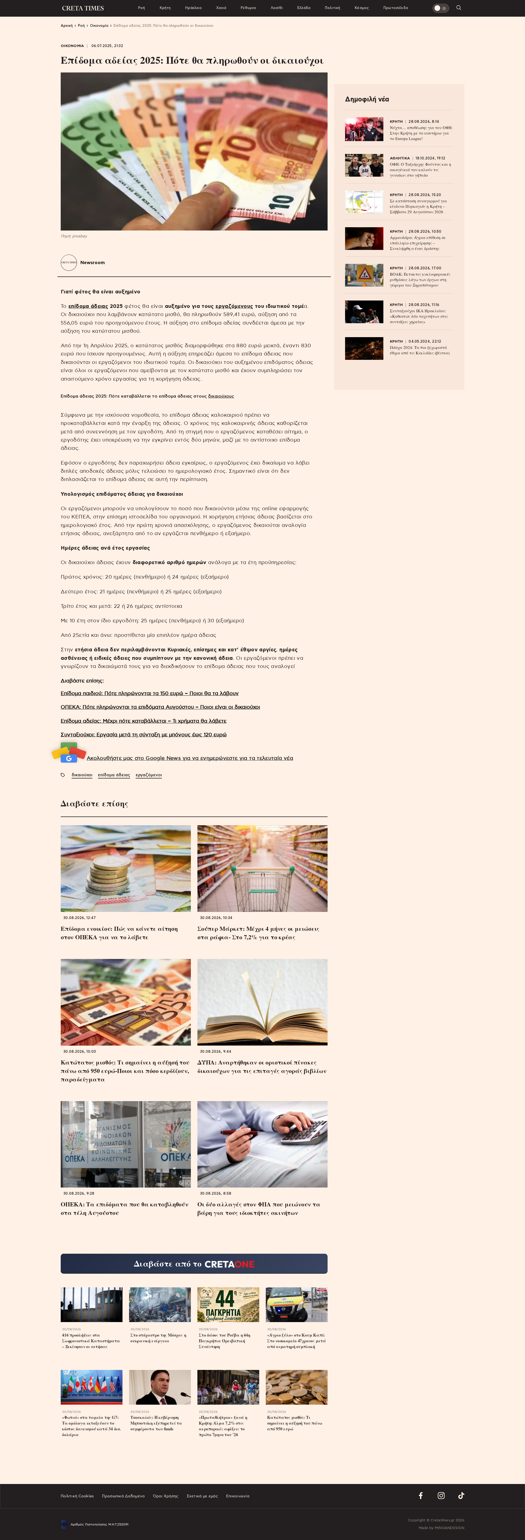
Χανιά (221, 8)
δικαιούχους (221, 396)
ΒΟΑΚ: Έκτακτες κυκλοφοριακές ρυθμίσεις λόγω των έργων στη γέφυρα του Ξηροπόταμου (420, 279)
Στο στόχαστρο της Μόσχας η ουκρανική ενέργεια (158, 1338)
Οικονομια (72, 46)
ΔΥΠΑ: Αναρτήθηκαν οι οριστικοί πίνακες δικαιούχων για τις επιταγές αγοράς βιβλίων (261, 1066)
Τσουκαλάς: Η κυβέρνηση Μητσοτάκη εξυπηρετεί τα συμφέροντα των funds (156, 1423)
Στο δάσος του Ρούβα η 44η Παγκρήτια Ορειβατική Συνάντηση (224, 1340)
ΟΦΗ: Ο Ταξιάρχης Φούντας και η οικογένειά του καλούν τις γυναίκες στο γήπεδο (420, 169)
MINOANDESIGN (449, 1528)
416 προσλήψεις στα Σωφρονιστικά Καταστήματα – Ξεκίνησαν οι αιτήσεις (91, 1340)
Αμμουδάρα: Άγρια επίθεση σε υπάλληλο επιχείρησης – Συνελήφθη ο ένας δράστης (418, 243)
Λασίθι (277, 8)
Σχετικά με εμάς (202, 1496)
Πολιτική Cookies (77, 1496)
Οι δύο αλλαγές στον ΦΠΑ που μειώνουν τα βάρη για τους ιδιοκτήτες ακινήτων (258, 1208)
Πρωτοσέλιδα (395, 8)
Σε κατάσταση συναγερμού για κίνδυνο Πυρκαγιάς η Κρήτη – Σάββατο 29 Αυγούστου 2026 (418, 206)
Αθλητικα (400, 158)
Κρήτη (165, 8)
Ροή (141, 8)
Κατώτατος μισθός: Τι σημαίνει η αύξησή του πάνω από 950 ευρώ (294, 1423)
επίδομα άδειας (88, 306)
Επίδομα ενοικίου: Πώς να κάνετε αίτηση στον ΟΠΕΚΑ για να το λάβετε (119, 932)
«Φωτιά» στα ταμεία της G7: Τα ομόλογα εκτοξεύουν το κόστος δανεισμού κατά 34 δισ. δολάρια (91, 1425)
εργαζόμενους (234, 306)
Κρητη (396, 122)
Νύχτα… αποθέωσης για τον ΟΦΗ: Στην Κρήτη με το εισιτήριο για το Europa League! (421, 133)
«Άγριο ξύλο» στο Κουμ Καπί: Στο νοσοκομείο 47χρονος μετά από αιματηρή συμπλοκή (296, 1340)
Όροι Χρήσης (166, 1496)
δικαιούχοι (82, 775)
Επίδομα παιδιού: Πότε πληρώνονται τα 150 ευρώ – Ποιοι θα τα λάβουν (150, 693)
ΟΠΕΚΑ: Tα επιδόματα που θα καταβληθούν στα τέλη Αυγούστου (124, 1208)
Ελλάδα (303, 8)
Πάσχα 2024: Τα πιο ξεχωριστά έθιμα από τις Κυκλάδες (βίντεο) (420, 350)
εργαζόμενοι (149, 775)
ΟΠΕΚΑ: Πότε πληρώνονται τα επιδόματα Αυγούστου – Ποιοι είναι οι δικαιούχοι (160, 707)
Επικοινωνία (237, 1496)
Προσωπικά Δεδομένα (123, 1496)
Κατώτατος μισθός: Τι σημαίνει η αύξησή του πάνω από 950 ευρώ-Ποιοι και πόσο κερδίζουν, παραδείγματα (125, 1070)
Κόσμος (362, 8)
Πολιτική (332, 8)
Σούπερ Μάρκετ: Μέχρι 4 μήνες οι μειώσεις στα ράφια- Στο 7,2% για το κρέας (258, 932)
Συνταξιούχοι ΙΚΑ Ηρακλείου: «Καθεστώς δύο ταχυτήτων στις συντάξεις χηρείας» (419, 316)
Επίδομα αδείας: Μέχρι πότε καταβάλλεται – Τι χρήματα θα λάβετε (143, 721)
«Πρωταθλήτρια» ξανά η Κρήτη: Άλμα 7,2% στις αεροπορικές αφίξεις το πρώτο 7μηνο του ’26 (223, 1425)
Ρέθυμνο (248, 8)
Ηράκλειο (193, 8)
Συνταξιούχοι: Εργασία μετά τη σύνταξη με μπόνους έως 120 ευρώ (144, 734)
